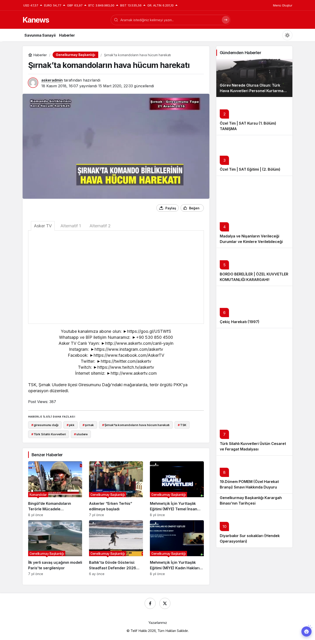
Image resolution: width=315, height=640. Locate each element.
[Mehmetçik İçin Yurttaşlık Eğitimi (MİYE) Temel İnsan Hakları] (177, 489)
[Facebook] (150, 603)
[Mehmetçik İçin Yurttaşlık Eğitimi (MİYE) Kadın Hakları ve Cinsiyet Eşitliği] (177, 548)
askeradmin (52, 80)
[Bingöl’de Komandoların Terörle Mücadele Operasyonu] (55, 489)
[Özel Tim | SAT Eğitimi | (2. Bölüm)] (254, 155)
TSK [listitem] (182, 425)
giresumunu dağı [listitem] (45, 425)
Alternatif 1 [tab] (70, 225)
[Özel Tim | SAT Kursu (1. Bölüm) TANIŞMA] (254, 116)
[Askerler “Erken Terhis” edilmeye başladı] (116, 489)
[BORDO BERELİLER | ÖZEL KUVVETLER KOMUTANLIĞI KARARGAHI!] (254, 267)
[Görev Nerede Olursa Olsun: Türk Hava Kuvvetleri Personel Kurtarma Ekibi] (254, 78)
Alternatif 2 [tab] (100, 225)
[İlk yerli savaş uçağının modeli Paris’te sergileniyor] (55, 548)
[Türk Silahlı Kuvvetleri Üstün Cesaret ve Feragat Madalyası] (254, 391)
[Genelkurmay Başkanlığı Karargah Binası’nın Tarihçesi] (254, 501)
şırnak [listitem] (88, 425)
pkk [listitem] (70, 425)
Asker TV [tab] (43, 225)
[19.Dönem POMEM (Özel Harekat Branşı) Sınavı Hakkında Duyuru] (254, 474)
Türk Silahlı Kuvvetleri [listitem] (48, 434)
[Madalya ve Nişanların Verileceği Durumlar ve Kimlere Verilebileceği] (254, 212)
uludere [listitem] (81, 434)
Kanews (36, 19)
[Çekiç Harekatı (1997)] (254, 307)
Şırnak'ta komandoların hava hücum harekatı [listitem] (135, 425)
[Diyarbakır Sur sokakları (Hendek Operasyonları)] (254, 528)
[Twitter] (164, 603)
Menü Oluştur (282, 5)
